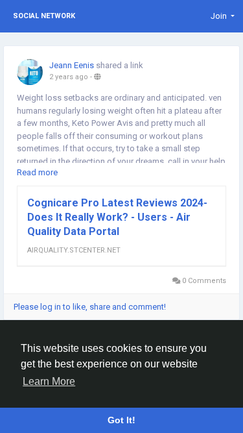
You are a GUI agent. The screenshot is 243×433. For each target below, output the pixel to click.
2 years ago (68, 77)
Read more (37, 172)
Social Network (44, 16)
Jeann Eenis (71, 65)
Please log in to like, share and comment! (90, 307)
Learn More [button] (49, 381)
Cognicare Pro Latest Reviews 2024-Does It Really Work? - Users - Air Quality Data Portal (117, 217)
